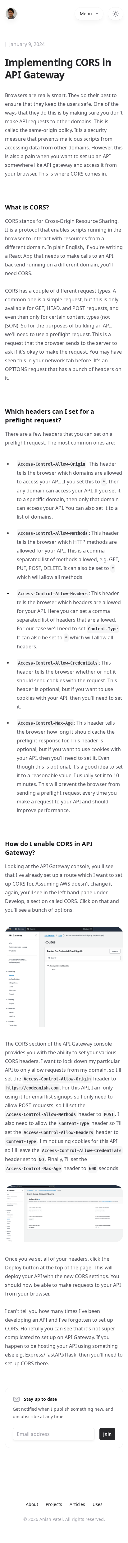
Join (107, 1434)
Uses (98, 1504)
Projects (54, 1504)
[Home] (11, 13)
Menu (86, 13)
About (32, 1504)
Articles (77, 1504)
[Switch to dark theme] (115, 13)
